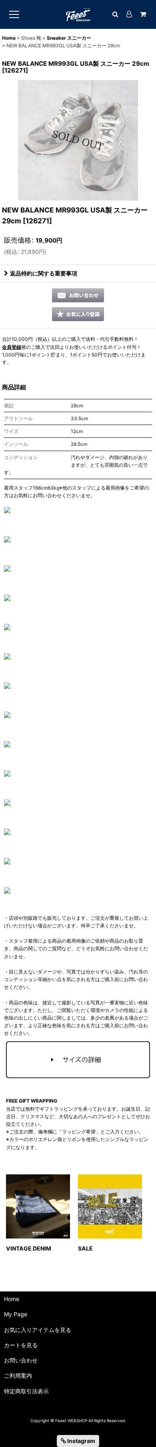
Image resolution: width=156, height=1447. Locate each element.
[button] (78, 314)
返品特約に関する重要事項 (43, 273)
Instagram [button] (80, 1440)
